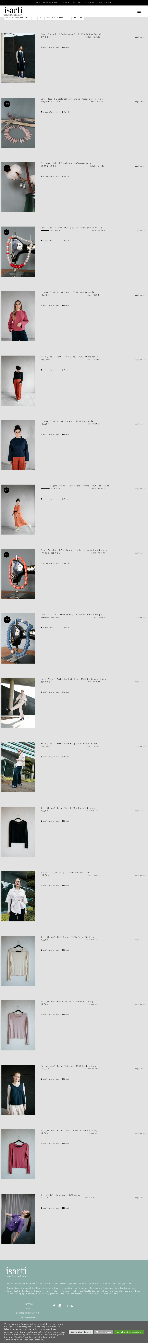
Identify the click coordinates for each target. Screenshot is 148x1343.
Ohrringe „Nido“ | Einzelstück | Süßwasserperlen (66, 163)
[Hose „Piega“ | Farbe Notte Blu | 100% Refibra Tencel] (18, 767)
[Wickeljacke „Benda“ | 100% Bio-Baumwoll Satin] (18, 896)
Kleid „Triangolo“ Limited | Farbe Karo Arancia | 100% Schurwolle (75, 485)
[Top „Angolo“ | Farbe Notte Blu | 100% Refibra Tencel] (18, 1090)
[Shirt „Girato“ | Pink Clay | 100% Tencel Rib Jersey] (18, 1025)
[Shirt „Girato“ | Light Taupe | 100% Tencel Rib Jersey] (18, 961)
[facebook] (54, 1306)
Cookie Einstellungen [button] (81, 1332)
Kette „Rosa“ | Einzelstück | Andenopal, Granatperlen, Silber (72, 98)
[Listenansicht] (81, 17)
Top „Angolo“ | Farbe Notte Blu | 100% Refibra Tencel (69, 1066)
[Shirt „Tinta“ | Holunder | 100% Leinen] (18, 1219)
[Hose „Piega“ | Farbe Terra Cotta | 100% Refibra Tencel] (18, 381)
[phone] (72, 1306)
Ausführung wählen (51, 47)
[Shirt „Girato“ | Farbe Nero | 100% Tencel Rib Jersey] (18, 832)
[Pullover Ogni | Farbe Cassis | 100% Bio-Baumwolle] (18, 316)
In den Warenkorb (51, 112)
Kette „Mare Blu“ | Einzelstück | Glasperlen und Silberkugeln (72, 614)
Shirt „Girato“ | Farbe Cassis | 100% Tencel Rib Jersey (69, 1130)
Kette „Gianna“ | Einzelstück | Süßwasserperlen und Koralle (71, 227)
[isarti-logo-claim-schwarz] (13, 7)
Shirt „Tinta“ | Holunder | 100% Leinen (61, 1194)
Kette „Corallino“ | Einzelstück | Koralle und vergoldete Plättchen (75, 550)
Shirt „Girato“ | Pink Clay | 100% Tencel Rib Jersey (67, 1001)
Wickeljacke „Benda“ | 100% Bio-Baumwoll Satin (65, 872)
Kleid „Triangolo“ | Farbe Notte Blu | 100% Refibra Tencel (71, 34)
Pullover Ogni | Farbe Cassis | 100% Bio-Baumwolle (67, 292)
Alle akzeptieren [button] (103, 1332)
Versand (143, 37)
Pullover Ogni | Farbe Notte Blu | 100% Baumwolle (67, 421)
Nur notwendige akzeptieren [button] (129, 1332)
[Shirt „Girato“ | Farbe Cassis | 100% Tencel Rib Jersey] (18, 1154)
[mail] (66, 1306)
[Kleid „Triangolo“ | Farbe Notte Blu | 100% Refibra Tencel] (18, 58)
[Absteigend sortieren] (41, 17)
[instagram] (60, 1306)
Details (67, 47)
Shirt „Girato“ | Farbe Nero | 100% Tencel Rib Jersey (68, 808)
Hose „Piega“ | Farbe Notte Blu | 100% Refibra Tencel (69, 743)
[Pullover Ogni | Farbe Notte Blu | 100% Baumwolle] (18, 445)
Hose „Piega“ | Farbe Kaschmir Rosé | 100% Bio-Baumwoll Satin (74, 679)
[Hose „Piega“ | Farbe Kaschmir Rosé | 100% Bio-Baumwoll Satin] (18, 703)
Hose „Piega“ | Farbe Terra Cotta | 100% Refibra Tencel (70, 356)
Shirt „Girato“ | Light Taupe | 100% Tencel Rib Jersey (68, 937)
